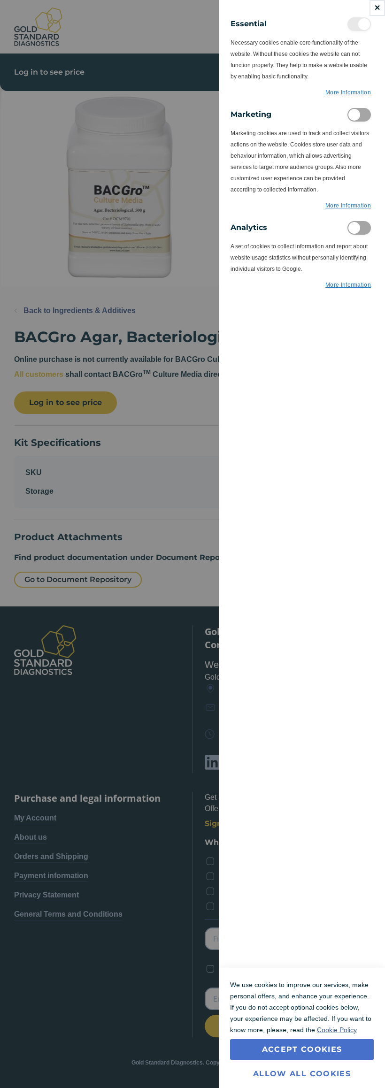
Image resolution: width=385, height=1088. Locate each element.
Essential (359, 24)
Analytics (359, 228)
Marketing (359, 115)
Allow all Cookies (302, 1073)
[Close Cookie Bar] (377, 8)
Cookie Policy (337, 1030)
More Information (348, 92)
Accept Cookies (302, 1049)
